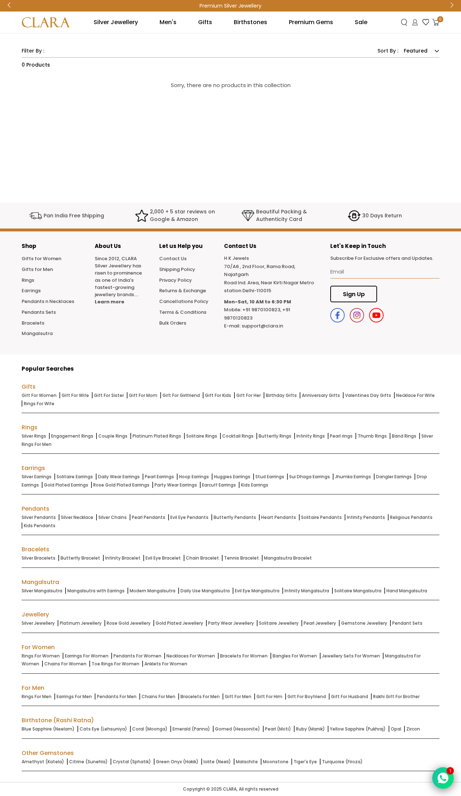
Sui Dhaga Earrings (309, 477)
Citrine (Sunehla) (88, 762)
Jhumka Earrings (353, 477)
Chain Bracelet (202, 558)
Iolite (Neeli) (217, 762)
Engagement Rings (72, 436)
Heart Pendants (278, 517)
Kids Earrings (254, 485)
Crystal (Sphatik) (132, 762)
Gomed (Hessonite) (237, 729)
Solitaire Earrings (75, 477)
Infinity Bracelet (122, 558)
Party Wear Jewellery (231, 623)
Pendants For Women (137, 656)
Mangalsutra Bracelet (288, 558)
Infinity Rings (310, 436)
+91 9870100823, (261, 309)
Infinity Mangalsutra (307, 591)
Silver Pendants (39, 517)
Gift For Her (248, 395)
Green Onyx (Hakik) (177, 762)
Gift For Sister (109, 395)
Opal (396, 729)
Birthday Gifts (281, 395)
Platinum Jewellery (81, 623)
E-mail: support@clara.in (253, 325)
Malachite (247, 762)
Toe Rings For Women (115, 664)
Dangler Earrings (394, 477)
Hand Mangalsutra (406, 591)
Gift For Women (39, 395)
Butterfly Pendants (235, 517)
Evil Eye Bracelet (163, 558)
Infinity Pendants (366, 517)
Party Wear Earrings (176, 485)
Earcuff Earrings (219, 485)
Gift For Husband (349, 696)
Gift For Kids (218, 395)
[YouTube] (376, 315)
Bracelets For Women (244, 656)
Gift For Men (238, 696)
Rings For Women (41, 656)
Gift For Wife (75, 395)
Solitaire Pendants (321, 517)
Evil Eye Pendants (189, 517)
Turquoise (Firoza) (342, 762)
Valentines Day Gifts (368, 395)
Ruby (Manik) (310, 729)
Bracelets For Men (200, 696)
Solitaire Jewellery (279, 623)
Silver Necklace (77, 517)
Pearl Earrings (159, 477)
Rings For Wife (39, 404)
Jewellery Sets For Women (351, 656)
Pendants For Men (116, 696)
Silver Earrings (37, 477)
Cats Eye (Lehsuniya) (103, 729)
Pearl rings (341, 436)
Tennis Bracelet (241, 558)
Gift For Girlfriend (181, 395)
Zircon (413, 729)
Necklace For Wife (415, 395)
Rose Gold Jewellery (129, 623)
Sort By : (387, 51)
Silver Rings (34, 436)
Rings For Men (37, 696)
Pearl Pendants (148, 517)
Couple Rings (112, 436)
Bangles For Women (295, 656)
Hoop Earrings (194, 477)
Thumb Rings (372, 436)
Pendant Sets (407, 623)
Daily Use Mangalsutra (205, 591)
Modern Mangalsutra (152, 591)
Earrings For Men (74, 696)
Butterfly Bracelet (80, 558)
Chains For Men (158, 696)
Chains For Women (65, 664)
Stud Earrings (269, 477)
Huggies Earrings (232, 477)
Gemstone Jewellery (364, 623)
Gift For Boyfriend (306, 696)
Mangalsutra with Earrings (96, 591)
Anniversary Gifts (321, 395)
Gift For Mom (143, 395)
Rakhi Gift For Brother (396, 696)
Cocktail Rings (238, 436)
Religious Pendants (411, 517)
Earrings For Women (86, 656)
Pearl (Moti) (278, 729)
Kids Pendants (39, 526)
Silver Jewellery (38, 623)
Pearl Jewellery (320, 623)
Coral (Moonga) (149, 729)
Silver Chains (112, 517)
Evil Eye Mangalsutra (257, 591)
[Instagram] (357, 315)
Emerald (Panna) (191, 729)
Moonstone (275, 762)
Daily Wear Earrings (119, 477)
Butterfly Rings (275, 436)
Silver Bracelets (38, 558)
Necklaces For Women (190, 656)
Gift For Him (269, 696)
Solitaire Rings (201, 436)
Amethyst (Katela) (43, 762)
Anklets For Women (165, 664)
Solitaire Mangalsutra (357, 591)
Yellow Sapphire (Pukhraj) (358, 729)
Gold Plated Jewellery (179, 623)
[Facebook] (337, 315)
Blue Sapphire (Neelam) (48, 729)
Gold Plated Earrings (66, 485)
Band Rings (404, 436)
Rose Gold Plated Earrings (121, 485)
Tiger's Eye (305, 762)
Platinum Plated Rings (157, 436)
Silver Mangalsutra (42, 591)
